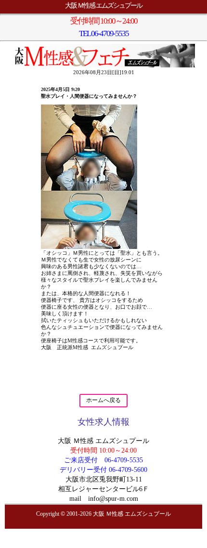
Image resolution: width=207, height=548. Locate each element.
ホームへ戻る (103, 400)
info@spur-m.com (113, 498)
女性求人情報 (103, 422)
